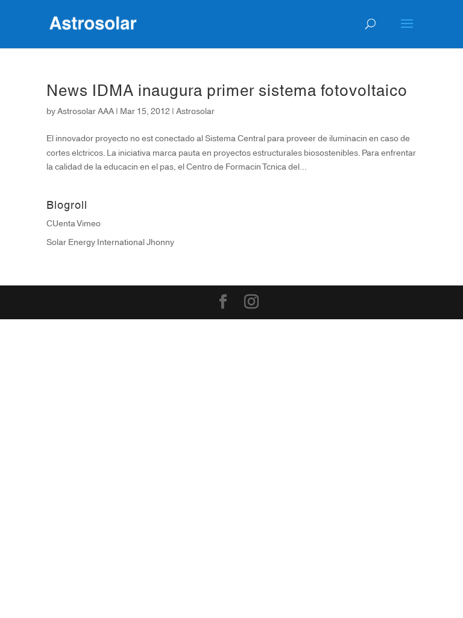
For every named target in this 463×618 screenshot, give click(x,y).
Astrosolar (195, 111)
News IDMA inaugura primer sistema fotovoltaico (227, 91)
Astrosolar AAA (85, 111)
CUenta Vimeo (73, 224)
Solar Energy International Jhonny (110, 242)
